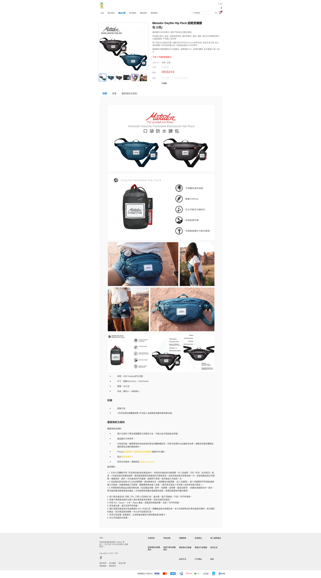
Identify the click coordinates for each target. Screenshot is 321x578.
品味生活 (182, 559)
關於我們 (111, 13)
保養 (114, 93)
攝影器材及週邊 (185, 547)
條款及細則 (126, 456)
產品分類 (121, 13)
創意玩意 (213, 547)
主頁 (102, 13)
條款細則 (154, 13)
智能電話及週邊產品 (154, 548)
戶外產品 (198, 559)
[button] (166, 78)
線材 (212, 559)
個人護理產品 (215, 538)
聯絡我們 (143, 13)
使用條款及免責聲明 (143, 451)
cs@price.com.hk (147, 461)
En (216, 12)
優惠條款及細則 (129, 93)
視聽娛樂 (182, 538)
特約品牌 (166, 538)
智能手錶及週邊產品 (169, 548)
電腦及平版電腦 (201, 547)
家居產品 (198, 538)
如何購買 (132, 13)
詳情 (104, 93)
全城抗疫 (151, 538)
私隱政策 (128, 451)
